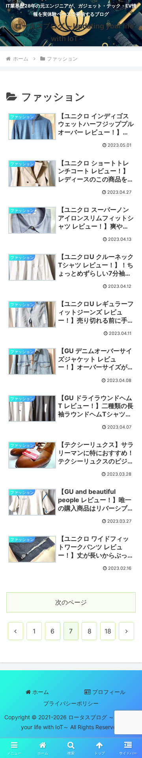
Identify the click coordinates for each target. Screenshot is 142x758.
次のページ (71, 602)
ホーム (40, 691)
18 (108, 631)
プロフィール (108, 691)
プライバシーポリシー (71, 703)
